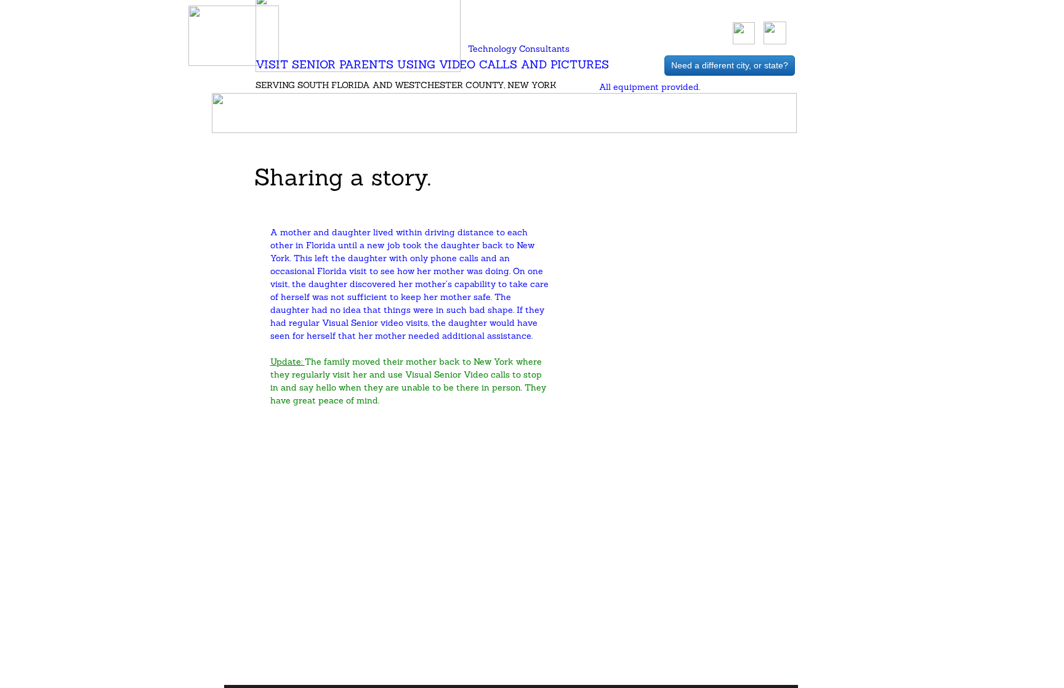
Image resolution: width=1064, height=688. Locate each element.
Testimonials (465, 113)
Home (278, 113)
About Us (356, 113)
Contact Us (705, 113)
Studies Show (588, 113)
